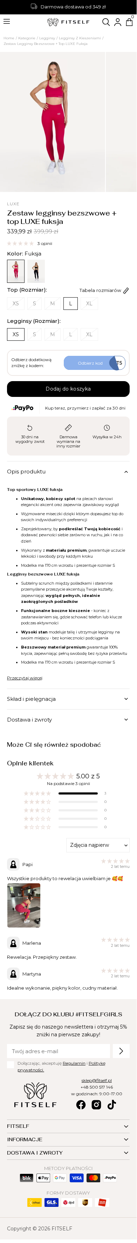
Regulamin (74, 1063)
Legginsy (47, 38)
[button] (106, 22)
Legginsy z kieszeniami (80, 38)
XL (92, 305)
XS (19, 305)
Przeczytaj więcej (24, 677)
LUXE (13, 203)
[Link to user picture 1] (24, 905)
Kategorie (26, 38)
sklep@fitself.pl (97, 1080)
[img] (115, 861)
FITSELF (62, 1228)
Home (9, 38)
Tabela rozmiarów (101, 290)
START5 (100, 363)
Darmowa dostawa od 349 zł (73, 6)
